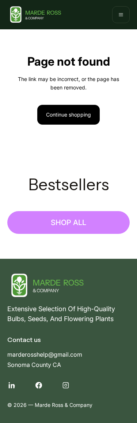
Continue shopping (68, 114)
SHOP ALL (68, 222)
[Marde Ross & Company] (34, 14)
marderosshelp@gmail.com (44, 354)
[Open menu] (121, 14)
